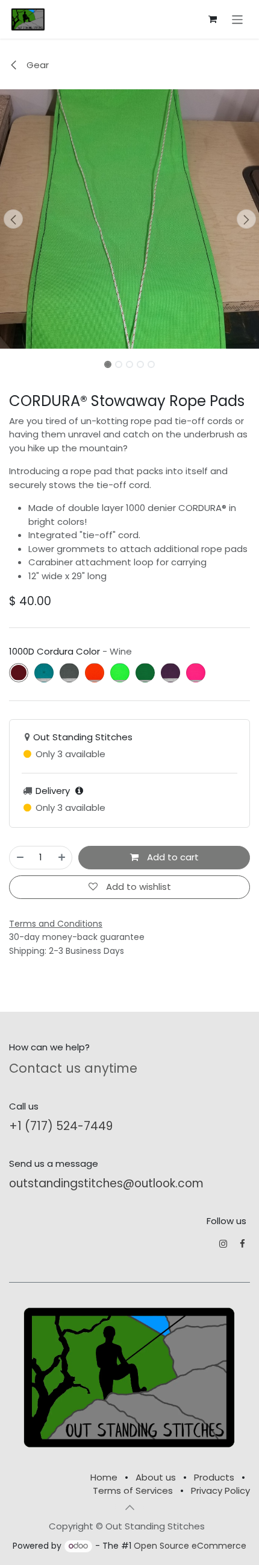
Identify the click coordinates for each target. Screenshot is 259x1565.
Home (103, 1477)
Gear (36, 65)
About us (156, 1477)
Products (214, 1477)
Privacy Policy (220, 1490)
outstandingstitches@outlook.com (106, 1183)
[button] (13, 219)
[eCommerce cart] (213, 19)
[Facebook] (242, 1243)
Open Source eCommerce (190, 1546)
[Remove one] (20, 857)
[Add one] (61, 857)
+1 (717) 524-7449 (61, 1126)
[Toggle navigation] (238, 19)
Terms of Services (133, 1490)
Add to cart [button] (172, 857)
